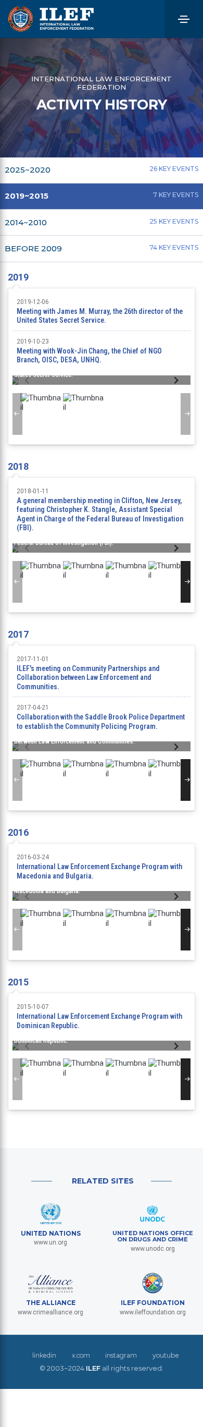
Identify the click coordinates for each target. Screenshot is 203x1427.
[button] (176, 380)
